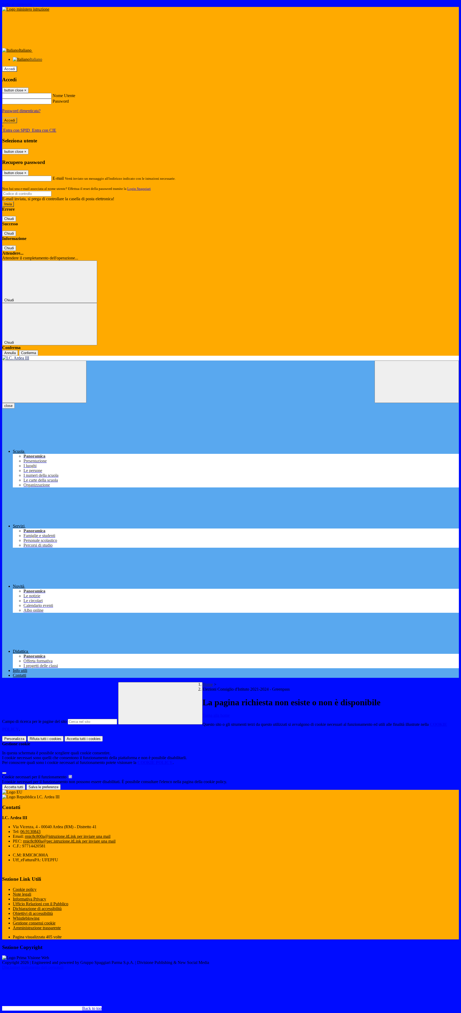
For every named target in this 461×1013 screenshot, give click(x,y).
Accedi (9, 69)
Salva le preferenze (43, 787)
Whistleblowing (26, 918)
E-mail (58, 178)
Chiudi (9, 219)
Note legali (22, 894)
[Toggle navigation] (44, 382)
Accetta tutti (84, 739)
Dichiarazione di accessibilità (37, 908)
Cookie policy (25, 889)
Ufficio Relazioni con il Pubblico (40, 904)
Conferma (28, 353)
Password (61, 101)
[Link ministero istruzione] (25, 9)
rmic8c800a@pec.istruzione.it (69, 841)
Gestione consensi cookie (34, 923)
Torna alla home (216, 715)
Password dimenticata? (21, 111)
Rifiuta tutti (45, 739)
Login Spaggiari (139, 189)
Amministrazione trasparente (37, 928)
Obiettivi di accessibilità (33, 913)
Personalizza (14, 739)
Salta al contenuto (17, 4)
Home (207, 684)
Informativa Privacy (29, 899)
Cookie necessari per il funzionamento (34, 777)
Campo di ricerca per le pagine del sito (34, 721)
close (8, 406)
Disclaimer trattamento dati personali (32, 967)
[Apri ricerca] (417, 382)
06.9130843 (30, 831)
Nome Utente (64, 95)
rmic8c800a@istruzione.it (67, 836)
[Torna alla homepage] (230, 358)
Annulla (10, 353)
